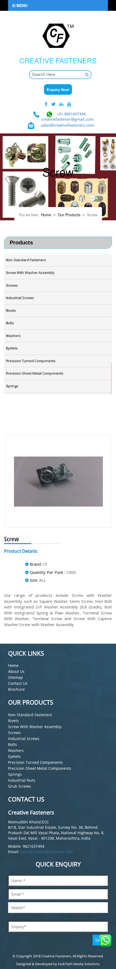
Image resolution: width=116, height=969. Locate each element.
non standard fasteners (30, 714)
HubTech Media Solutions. (79, 963)
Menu (21, 5)
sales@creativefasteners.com (67, 125)
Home (46, 214)
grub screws (19, 786)
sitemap (15, 677)
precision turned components (35, 762)
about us (16, 671)
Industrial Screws (23, 738)
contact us (18, 683)
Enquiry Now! (58, 89)
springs (15, 774)
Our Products (69, 214)
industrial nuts (21, 780)
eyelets (14, 756)
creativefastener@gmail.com (67, 119)
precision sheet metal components (39, 768)
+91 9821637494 (71, 113)
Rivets (13, 720)
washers (16, 750)
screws (14, 732)
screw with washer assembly (35, 726)
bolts (12, 744)
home (13, 665)
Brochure (16, 689)
